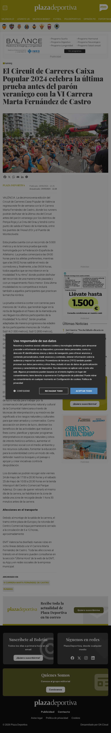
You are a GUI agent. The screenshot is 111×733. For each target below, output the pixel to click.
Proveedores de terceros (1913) (61, 360)
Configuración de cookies (69, 379)
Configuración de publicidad (70, 375)
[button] (21, 391)
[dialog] (55, 366)
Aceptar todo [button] (84, 390)
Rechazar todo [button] (54, 390)
